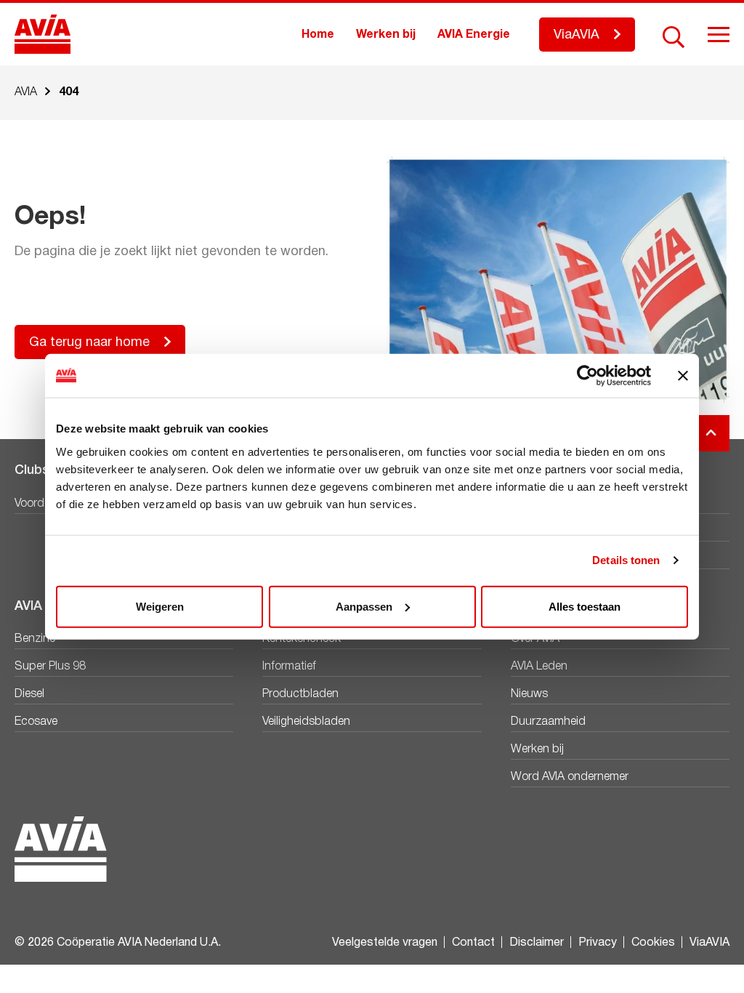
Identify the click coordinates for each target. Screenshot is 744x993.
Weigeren (160, 606)
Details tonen (626, 560)
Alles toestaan (584, 606)
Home (318, 35)
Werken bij (386, 35)
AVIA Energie (473, 35)
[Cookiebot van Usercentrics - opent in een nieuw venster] (587, 376)
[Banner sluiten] (683, 376)
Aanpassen (364, 606)
